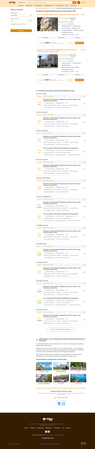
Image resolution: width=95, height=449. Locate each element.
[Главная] (36, 8)
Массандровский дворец (67, 30)
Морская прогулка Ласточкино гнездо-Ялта (70, 67)
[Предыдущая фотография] (39, 24)
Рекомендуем (40, 427)
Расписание (32, 427)
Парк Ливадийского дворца (67, 32)
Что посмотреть (14, 18)
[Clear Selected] (29, 20)
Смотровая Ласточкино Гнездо (68, 34)
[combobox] (21, 15)
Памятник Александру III (78, 30)
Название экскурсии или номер (18, 24)
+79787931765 (47, 438)
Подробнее (70, 43)
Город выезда (13, 13)
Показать (21, 30)
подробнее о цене (59, 43)
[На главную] (12, 2)
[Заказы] (83, 2)
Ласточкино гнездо (65, 28)
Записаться (80, 43)
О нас (63, 427)
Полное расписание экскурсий (60, 329)
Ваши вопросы (48, 427)
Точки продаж (57, 427)
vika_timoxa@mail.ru (38, 435)
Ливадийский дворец (75, 28)
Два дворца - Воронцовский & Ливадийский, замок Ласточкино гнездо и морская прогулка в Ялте (57, 50)
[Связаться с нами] (78, 2)
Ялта (77, 34)
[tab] (45, 38)
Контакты (68, 427)
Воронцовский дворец (66, 26)
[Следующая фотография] (56, 24)
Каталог (26, 427)
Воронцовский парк (77, 26)
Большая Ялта (71, 24)
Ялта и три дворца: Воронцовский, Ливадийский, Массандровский (58, 14)
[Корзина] (85, 2)
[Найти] (74, 2)
